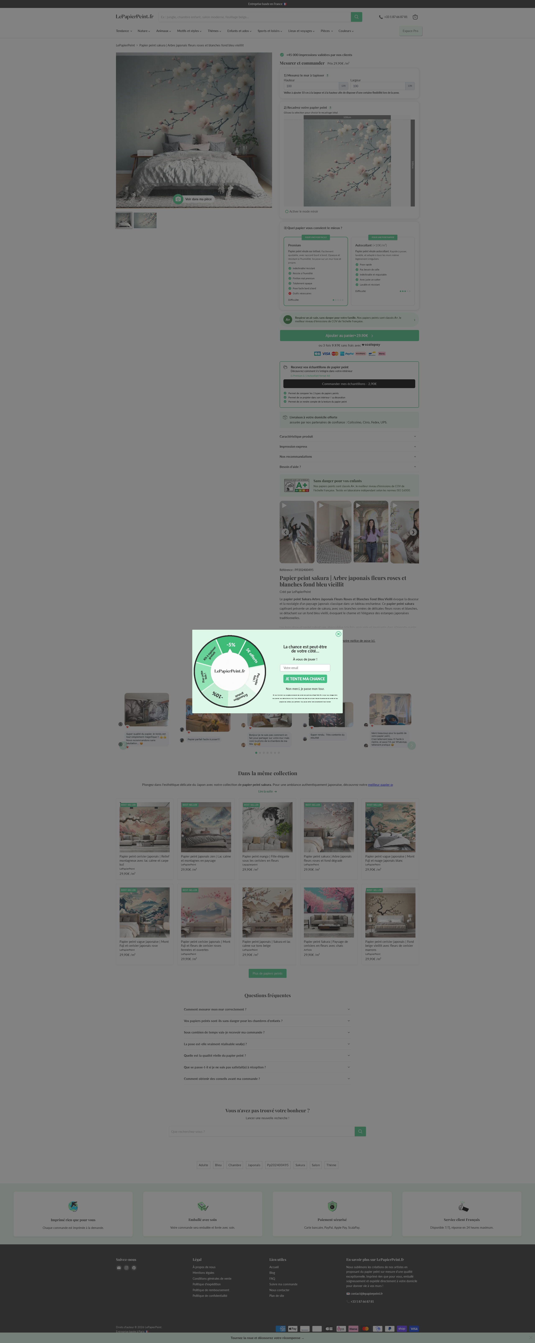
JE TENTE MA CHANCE (305, 679)
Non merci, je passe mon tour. (305, 689)
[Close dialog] (338, 634)
